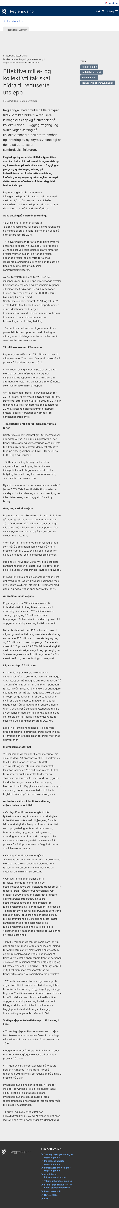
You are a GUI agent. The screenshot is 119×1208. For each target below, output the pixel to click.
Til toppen (58, 1136)
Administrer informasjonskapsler (55, 1176)
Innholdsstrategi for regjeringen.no (54, 1162)
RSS (46, 1198)
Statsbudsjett (89, 77)
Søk (98, 11)
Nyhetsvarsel (51, 1194)
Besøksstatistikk (53, 1191)
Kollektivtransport (91, 72)
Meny (110, 11)
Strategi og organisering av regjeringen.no (58, 1156)
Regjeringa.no (22, 11)
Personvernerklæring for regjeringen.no (57, 1169)
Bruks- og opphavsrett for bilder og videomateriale (58, 1186)
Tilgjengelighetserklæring (58, 1181)
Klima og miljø (89, 66)
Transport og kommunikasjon (97, 82)
